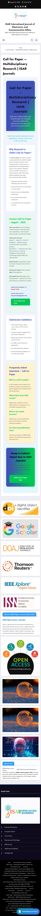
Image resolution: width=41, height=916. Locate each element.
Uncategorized (9, 853)
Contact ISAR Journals (15, 867)
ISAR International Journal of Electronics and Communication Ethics (20, 27)
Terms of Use (20, 890)
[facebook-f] (15, 6)
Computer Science (10, 831)
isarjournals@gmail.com (19, 295)
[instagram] (23, 6)
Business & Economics (11, 827)
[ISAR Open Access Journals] (9, 769)
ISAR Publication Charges (19, 880)
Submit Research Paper (30, 911)
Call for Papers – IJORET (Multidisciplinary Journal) (19, 897)
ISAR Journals (8, 844)
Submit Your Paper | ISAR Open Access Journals (16, 888)
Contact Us (25, 867)
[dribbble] (20, 6)
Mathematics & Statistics (11, 849)
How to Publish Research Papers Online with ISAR (19, 903)
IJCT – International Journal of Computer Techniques (19, 906)
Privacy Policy (11, 890)
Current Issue (8, 836)
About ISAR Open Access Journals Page (22, 862)
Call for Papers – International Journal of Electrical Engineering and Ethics (19, 899)
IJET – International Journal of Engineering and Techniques (19, 908)
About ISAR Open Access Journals (19, 893)
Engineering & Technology (12, 840)
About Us (31, 888)
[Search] (32, 40)
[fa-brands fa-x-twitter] (18, 6)
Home (9, 862)
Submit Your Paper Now (20, 479)
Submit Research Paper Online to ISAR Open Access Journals (19, 886)
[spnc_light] (36, 40)
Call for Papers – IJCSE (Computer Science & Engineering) (19, 895)
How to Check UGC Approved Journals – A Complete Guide (19, 901)
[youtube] (25, 6)
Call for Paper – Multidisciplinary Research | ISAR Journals (19, 864)
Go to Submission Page (19, 302)
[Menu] (3, 40)
